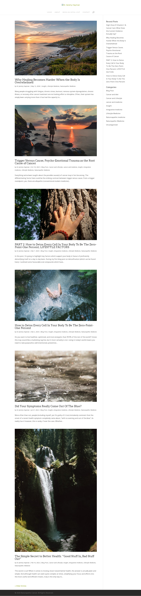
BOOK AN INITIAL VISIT (71, 12)
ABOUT (57, 12)
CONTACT (86, 12)
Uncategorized (112, 125)
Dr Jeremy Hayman (23, 86)
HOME (49, 12)
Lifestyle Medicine (53, 86)
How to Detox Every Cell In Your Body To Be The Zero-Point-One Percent (54, 327)
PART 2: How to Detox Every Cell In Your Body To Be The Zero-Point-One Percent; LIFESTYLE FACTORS (55, 246)
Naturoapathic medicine (115, 117)
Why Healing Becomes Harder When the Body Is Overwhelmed (47, 81)
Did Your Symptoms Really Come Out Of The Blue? (48, 406)
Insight (44, 86)
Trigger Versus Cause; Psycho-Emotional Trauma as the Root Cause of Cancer (55, 162)
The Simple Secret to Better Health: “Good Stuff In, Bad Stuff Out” (54, 557)
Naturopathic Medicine (68, 86)
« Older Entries (20, 586)
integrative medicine (61, 251)
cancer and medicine (70, 167)
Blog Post (44, 167)
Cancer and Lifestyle (56, 167)
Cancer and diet (112, 94)
